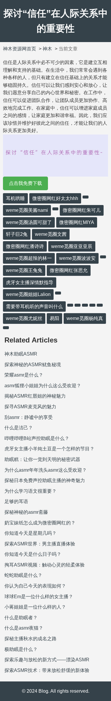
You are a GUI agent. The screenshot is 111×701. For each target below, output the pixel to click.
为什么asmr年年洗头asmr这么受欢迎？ (45, 470)
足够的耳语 (16, 501)
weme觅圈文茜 (51, 234)
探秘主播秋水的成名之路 (30, 638)
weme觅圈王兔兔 (24, 270)
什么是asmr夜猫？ (23, 627)
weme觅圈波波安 (77, 258)
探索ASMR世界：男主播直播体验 (39, 543)
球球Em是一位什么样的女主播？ (38, 596)
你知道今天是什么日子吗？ (32, 554)
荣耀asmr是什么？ (23, 374)
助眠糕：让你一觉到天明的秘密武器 (42, 459)
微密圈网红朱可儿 (82, 210)
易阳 (54, 318)
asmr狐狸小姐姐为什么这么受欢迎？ (42, 385)
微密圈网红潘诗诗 (25, 246)
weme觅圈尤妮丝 (24, 318)
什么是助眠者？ (21, 617)
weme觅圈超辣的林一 (29, 258)
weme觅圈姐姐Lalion (28, 294)
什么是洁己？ (18, 427)
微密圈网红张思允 (69, 270)
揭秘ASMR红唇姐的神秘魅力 (35, 395)
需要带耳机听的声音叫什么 (34, 306)
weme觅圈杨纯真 (85, 318)
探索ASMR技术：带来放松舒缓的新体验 (46, 670)
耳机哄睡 (15, 198)
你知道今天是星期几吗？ (30, 533)
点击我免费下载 (25, 183)
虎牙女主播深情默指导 (29, 282)
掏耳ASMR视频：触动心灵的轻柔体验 (44, 564)
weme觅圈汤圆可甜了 (29, 222)
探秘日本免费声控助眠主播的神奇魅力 (44, 480)
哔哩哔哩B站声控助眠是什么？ (36, 438)
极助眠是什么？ (21, 649)
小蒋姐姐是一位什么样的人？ (35, 606)
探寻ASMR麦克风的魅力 (30, 406)
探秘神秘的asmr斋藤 (26, 512)
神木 (47, 48)
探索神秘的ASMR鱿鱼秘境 (32, 364)
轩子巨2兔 (17, 234)
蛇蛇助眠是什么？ (23, 575)
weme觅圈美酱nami (27, 210)
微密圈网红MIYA (76, 222)
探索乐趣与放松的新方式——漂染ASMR (46, 659)
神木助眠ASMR (20, 353)
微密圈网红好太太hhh (55, 198)
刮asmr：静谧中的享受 (28, 417)
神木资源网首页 (19, 48)
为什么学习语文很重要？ (30, 491)
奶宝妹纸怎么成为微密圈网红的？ (39, 522)
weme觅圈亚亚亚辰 (71, 246)
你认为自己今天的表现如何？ (35, 585)
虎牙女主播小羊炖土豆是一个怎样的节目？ (49, 448)
